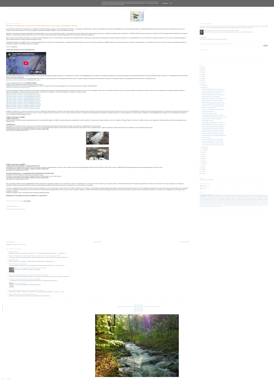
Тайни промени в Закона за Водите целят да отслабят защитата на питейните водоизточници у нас (29, 275)
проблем (229, 195)
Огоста (265, 199)
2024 (202, 71)
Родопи (214, 198)
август (203, 150)
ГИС (239, 202)
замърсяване (220, 205)
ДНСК (246, 202)
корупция (236, 205)
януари (203, 163)
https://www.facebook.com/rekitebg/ (207, 179)
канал (239, 198)
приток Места (239, 200)
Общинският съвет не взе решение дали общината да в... (213, 133)
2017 (202, 84)
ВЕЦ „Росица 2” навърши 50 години (209, 113)
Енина (253, 202)
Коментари (203, 188)
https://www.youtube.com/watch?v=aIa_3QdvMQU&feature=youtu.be (23, 80)
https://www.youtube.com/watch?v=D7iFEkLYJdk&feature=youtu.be (23, 102)
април (203, 158)
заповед (221, 200)
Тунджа (210, 200)
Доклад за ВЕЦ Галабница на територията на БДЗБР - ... (213, 126)
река (253, 200)
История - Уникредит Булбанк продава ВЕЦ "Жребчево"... (213, 128)
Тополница (250, 203)
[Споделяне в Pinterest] (30, 201)
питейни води (251, 205)
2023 (202, 72)
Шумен (222, 198)
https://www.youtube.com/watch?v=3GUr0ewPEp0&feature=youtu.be (23, 97)
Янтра (214, 200)
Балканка (232, 196)
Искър (245, 195)
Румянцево (202, 200)
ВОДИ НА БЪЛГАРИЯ (13, 259)
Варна (227, 202)
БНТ (266, 200)
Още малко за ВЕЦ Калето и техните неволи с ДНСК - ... (213, 141)
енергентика (208, 196)
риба (246, 198)
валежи (266, 203)
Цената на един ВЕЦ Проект (20, 283)
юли (203, 152)
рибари (249, 198)
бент (262, 203)
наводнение (223, 195)
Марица (245, 199)
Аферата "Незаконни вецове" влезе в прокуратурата (212, 100)
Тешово (218, 198)
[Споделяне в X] (27, 201)
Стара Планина (245, 203)
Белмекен (208, 202)
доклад (235, 198)
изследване (226, 200)
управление (266, 198)
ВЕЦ (212, 195)
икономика (213, 196)
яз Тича (202, 199)
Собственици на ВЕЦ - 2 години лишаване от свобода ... (213, 130)
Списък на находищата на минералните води (18, 263)
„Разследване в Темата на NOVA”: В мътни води (211, 118)
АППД (263, 200)
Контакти (8, 378)
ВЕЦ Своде (223, 202)
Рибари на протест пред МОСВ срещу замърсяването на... (213, 98)
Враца (236, 202)
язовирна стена (208, 199)
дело (232, 198)
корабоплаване (231, 205)
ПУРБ (225, 203)
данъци (206, 205)
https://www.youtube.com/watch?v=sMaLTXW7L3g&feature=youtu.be (23, 100)
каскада (231, 200)
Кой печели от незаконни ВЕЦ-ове (209, 107)
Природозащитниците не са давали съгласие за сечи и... (213, 102)
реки (201, 206)
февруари (204, 161)
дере (208, 205)
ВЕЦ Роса (219, 202)
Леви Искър (266, 202)
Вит (233, 202)
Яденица (250, 195)
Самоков (236, 203)
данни (243, 196)
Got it (171, 3)
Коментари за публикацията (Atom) (19, 244)
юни (203, 154)
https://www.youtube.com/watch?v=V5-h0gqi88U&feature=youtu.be (23, 96)
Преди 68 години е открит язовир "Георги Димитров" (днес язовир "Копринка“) (31, 268)
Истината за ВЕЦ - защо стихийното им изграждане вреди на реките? (23, 294)
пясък (243, 198)
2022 (202, 74)
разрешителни (226, 196)
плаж (255, 205)
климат (227, 205)
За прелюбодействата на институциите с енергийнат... (213, 115)
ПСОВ (222, 203)
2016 (202, 166)
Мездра (205, 203)
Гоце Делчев (251, 196)
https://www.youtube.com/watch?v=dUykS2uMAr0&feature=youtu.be (23, 94)
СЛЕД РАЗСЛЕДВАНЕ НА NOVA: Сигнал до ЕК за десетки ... (214, 117)
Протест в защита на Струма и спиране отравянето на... (213, 105)
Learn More (165, 3)
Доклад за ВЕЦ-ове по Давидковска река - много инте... (213, 122)
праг (262, 205)
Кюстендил (261, 202)
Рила (256, 195)
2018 (202, 82)
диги (216, 205)
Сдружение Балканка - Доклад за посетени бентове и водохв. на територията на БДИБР (220, 30)
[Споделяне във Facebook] (28, 201)
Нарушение (254, 199)
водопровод (202, 196)
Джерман (249, 202)
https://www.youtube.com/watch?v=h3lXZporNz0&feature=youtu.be (23, 108)
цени (220, 206)
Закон (236, 196)
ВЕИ (215, 202)
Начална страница (97, 241)
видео (217, 195)
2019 (202, 80)
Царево (260, 203)
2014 (202, 169)
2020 (202, 78)
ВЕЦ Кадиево (221, 199)
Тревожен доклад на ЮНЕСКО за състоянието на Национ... (214, 104)
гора (218, 200)
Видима (231, 202)
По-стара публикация (184, 241)
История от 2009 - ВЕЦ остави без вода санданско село (213, 144)
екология (240, 195)
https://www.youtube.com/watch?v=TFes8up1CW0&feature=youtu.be (23, 103)
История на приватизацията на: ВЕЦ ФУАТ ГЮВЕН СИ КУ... (214, 135)
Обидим (218, 203)
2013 (202, 171)
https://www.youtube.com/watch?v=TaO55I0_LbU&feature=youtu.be (23, 106)
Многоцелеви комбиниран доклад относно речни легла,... (213, 94)
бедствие (265, 195)
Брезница (212, 202)
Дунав (256, 196)
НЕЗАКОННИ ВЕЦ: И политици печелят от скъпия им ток (213, 124)
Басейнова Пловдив (203, 202)
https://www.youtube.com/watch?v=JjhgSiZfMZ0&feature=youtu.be (23, 99)
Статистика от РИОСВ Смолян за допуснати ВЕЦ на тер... (213, 91)
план (235, 200)
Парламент (228, 203)
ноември (204, 87)
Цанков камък (255, 203)
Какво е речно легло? (13, 251)
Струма (206, 200)
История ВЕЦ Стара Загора (207, 120)
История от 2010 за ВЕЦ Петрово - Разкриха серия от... (213, 143)
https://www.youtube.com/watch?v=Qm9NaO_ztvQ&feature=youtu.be (23, 105)
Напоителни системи (213, 203)
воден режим (202, 205)
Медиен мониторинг (138, 307)
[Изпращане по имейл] (24, 201)
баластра (265, 196)
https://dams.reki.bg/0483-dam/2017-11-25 (17, 179)
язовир (235, 195)
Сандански (240, 203)
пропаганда (266, 205)
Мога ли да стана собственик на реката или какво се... (212, 139)
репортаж (204, 206)
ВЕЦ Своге (234, 199)
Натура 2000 (260, 199)
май (203, 156)
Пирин (240, 196)
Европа (259, 195)
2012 (202, 173)
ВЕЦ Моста (205, 198)
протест (245, 200)
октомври (204, 147)
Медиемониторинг (202, 37)
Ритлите (233, 203)
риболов (214, 206)
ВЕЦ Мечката (228, 199)
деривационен (213, 205)
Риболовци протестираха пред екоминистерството (212, 92)
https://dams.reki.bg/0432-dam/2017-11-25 (17, 130)
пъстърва (249, 200)
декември (204, 85)
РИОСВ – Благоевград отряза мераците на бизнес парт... (213, 131)
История (260, 196)
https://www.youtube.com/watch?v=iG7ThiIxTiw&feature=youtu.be (22, 93)
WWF (213, 199)
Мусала (249, 199)
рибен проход (209, 206)
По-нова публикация (10, 241)
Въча (247, 196)
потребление (259, 205)
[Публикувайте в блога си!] (26, 201)
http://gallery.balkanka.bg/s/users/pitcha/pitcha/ (18, 87)
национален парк (245, 205)
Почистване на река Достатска (208, 111)
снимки (217, 206)
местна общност (219, 196)
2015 (202, 168)
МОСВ (202, 203)
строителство (260, 198)
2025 (202, 69)
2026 (202, 67)
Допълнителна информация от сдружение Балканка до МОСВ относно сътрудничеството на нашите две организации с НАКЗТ (34, 255)
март (203, 160)
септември (204, 149)
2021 (202, 76)
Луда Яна (210, 198)
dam (260, 200)
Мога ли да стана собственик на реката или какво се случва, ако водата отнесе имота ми (26, 290)
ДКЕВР (242, 202)
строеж (257, 200)
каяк (224, 205)
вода (200, 198)
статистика (254, 198)
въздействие (228, 198)
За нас (2, 378)
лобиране (240, 205)
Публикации (203, 185)
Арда (217, 199)
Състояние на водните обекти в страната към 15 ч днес (213, 89)
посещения (203, 195)
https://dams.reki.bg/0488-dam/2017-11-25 (17, 170)
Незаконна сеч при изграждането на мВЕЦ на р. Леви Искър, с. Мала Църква (25, 279)
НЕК (208, 203)
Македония (240, 199)
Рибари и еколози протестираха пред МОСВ (211, 96)
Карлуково (256, 202)
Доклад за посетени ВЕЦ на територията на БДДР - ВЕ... (213, 109)
